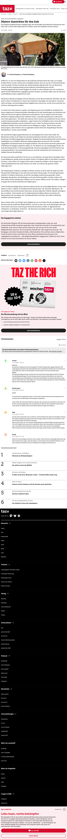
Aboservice (4, 803)
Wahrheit (3, 557)
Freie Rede (4, 677)
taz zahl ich (4, 636)
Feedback (4, 799)
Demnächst (4, 719)
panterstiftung (5, 644)
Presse (3, 615)
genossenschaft (5, 632)
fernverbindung (5, 665)
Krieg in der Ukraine (6, 582)
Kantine (3, 778)
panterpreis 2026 (6, 648)
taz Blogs (3, 748)
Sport (2, 544)
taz (5, 511)
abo (2, 628)
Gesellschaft (4, 536)
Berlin (2, 548)
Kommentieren (12, 255)
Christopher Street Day (7, 574)
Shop (2, 782)
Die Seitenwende (5, 607)
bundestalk (4, 661)
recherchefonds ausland (8, 640)
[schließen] (64, 809)
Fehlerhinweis (21, 255)
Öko (2, 532)
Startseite (3, 14)
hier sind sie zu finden (55, 351)
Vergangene (4, 731)
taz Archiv (4, 761)
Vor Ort (3, 723)
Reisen (3, 774)
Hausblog (3, 603)
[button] (65, 1)
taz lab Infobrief (5, 706)
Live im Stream (5, 727)
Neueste (59, 339)
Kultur (2, 540)
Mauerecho (4, 673)
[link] (25, 8)
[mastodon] (11, 516)
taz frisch (3, 698)
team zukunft (4, 694)
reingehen (4, 681)
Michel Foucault (5, 586)
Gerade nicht (58, 809)
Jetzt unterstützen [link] (33, 244)
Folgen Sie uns (4, 516)
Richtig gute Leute (6, 578)
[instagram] (19, 516)
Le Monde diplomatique (7, 756)
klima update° (5, 669)
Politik (9, 14)
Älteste (64, 339)
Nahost (15, 14)
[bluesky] (15, 516)
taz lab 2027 (4, 735)
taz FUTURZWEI (5, 752)
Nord (2, 553)
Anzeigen (3, 786)
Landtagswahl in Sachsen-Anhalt (10, 569)
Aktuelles (3, 599)
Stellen (3, 611)
